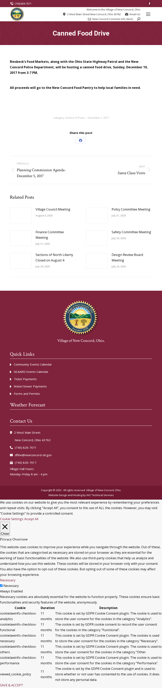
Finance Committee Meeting (50, 235)
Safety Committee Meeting (131, 232)
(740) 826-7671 (23, 3)
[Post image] (21, 215)
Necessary (11, 586)
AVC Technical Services (100, 495)
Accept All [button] (31, 519)
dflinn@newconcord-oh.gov (33, 455)
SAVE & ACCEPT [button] (11, 685)
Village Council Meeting (53, 209)
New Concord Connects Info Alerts (112, 19)
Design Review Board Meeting (127, 257)
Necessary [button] (7, 580)
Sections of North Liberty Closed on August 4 (54, 257)
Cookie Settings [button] (11, 519)
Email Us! (135, 14)
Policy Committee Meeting (131, 209)
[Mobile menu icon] (148, 14)
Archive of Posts (75, 117)
